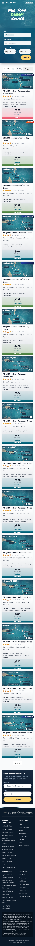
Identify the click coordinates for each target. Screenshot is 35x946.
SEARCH (26, 57)
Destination (7, 39)
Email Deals (22, 881)
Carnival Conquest (7, 897)
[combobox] (17, 35)
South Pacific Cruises (8, 867)
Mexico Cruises (6, 858)
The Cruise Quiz (24, 884)
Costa (20, 842)
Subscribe (17, 799)
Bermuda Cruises (7, 829)
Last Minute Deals (24, 896)
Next (16, 763)
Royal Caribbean (24, 827)
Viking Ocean (23, 836)
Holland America (24, 846)
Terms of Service (24, 893)
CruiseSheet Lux (24, 878)
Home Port (6, 782)
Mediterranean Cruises (9, 855)
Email (5, 790)
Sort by (19, 69)
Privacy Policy (23, 890)
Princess (21, 839)
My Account (29, 2)
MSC (20, 824)
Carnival (21, 830)
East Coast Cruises (7, 835)
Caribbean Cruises (7, 832)
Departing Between (10, 48)
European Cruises (7, 849)
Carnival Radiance (7, 891)
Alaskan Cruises (7, 826)
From (5, 31)
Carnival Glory (6, 894)
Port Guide (22, 875)
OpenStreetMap (21, 942)
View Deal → (18, 115)
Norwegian (22, 833)
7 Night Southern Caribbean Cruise (17, 233)
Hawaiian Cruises (7, 852)
